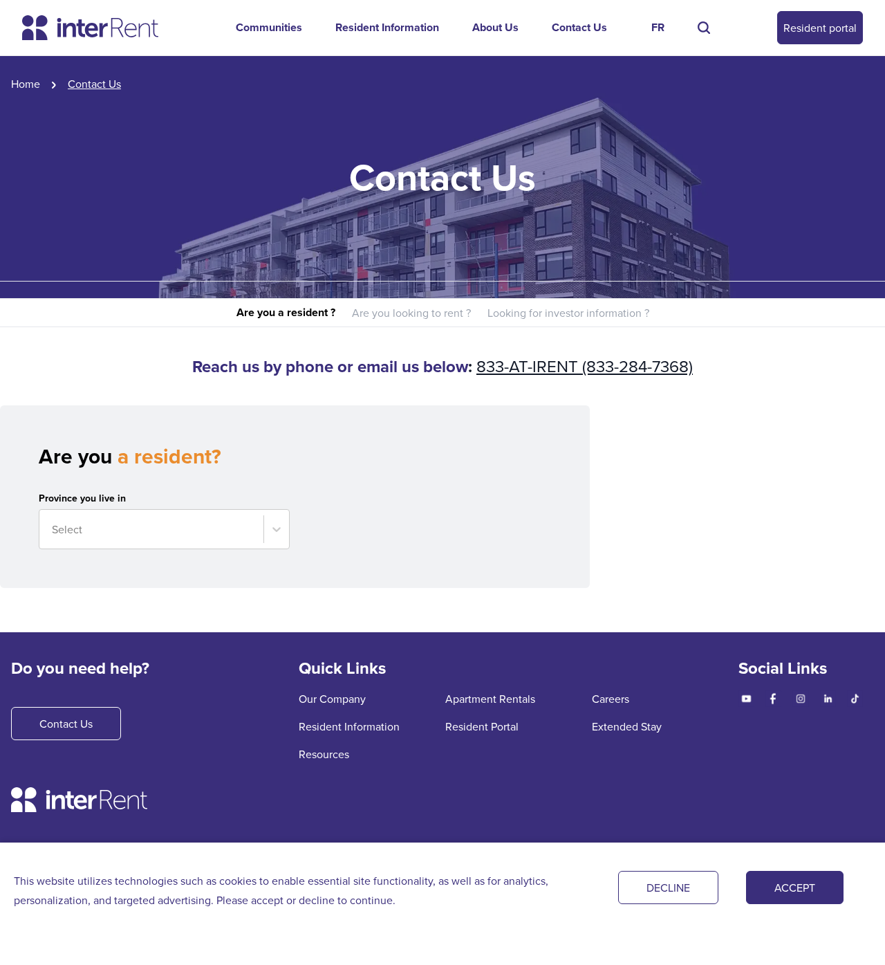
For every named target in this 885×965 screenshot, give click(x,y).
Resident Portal (482, 726)
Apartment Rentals (490, 698)
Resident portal (820, 27)
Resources (324, 754)
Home (25, 83)
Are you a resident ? (285, 312)
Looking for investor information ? (568, 312)
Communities (269, 27)
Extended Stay (627, 726)
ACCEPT (794, 887)
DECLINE (668, 887)
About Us (495, 27)
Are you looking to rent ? (411, 312)
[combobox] (53, 529)
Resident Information (387, 27)
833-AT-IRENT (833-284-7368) (584, 366)
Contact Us (579, 27)
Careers (610, 698)
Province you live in (82, 498)
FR (657, 27)
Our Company (332, 698)
